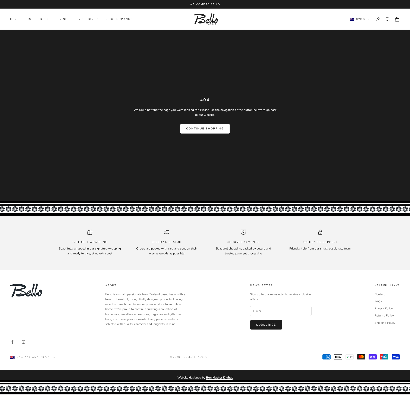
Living (62, 19)
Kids (44, 19)
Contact (380, 294)
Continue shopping (205, 129)
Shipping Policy (385, 323)
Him (28, 19)
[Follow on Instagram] (23, 342)
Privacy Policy (384, 308)
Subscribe (266, 325)
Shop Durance (120, 19)
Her (13, 19)
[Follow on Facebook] (12, 342)
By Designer (87, 19)
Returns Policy (384, 315)
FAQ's (379, 301)
